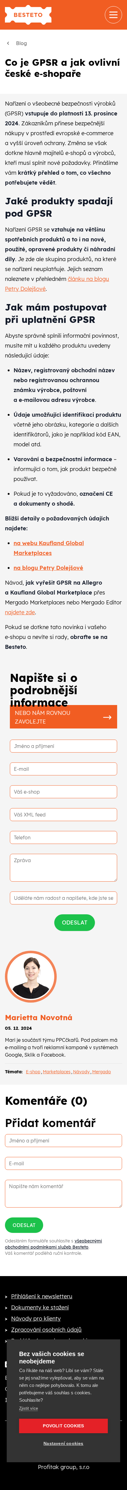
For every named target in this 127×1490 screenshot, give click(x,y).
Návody (81, 1072)
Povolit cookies (63, 1426)
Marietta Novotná (38, 1017)
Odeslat (24, 1225)
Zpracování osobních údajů (46, 1329)
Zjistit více (28, 1408)
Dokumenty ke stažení (40, 1307)
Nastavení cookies (63, 1443)
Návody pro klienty (36, 1318)
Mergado (101, 1072)
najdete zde (20, 612)
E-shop (33, 1072)
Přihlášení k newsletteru (41, 1296)
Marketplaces (57, 1072)
